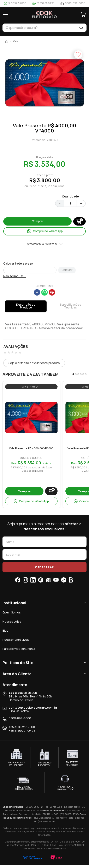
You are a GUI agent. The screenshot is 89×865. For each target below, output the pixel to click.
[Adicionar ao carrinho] (51, 491)
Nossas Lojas (11, 621)
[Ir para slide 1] (73, 374)
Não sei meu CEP (14, 276)
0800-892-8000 (20, 718)
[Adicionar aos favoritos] (53, 396)
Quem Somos (11, 612)
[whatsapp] (44, 292)
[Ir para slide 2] (76, 374)
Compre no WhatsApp (34, 501)
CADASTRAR (44, 567)
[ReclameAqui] (48, 580)
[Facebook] (17, 580)
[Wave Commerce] (33, 857)
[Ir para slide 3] (78, 374)
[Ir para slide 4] (81, 374)
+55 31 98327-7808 (22, 727)
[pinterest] (52, 292)
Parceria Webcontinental (19, 649)
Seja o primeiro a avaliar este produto (34, 363)
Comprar (24, 491)
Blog (5, 630)
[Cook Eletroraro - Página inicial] (44, 14)
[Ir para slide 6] (86, 374)
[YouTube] (56, 580)
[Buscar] (81, 28)
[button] (44, 83)
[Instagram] (25, 580)
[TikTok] (63, 580)
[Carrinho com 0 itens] (83, 14)
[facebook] (37, 292)
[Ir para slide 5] (83, 374)
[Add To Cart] (79, 221)
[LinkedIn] (33, 580)
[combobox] (39, 28)
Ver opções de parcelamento (41, 243)
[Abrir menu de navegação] (5, 14)
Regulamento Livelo (16, 640)
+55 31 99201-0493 (22, 730)
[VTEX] (56, 857)
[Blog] (71, 580)
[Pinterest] (40, 580)
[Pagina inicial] (6, 41)
